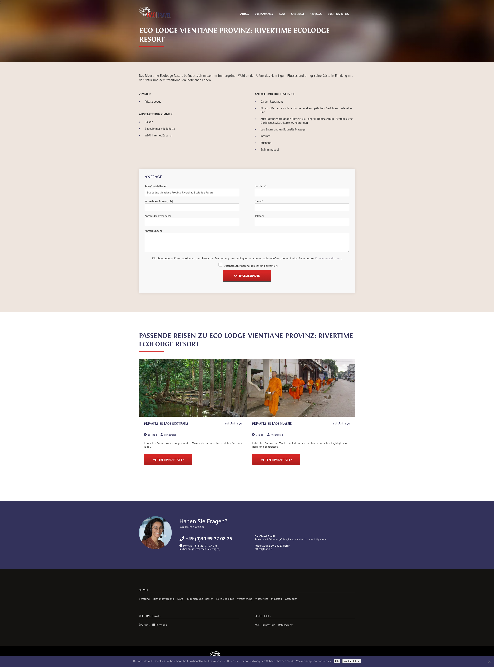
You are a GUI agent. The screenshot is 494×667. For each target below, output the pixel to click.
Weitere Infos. (352, 661)
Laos (282, 14)
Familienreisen (338, 14)
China (244, 14)
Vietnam (316, 14)
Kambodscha (264, 14)
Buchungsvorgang (163, 599)
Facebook (161, 625)
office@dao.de (263, 549)
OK (337, 661)
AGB (257, 625)
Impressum (268, 625)
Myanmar (298, 14)
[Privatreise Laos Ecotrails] (193, 388)
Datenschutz (285, 625)
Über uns (144, 625)
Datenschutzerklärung (328, 258)
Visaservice (261, 599)
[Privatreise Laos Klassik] (301, 388)
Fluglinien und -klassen (199, 599)
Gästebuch (291, 599)
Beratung (144, 599)
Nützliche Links (225, 599)
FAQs (180, 599)
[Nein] (489, 662)
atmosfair (276, 599)
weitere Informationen (168, 459)
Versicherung (244, 599)
